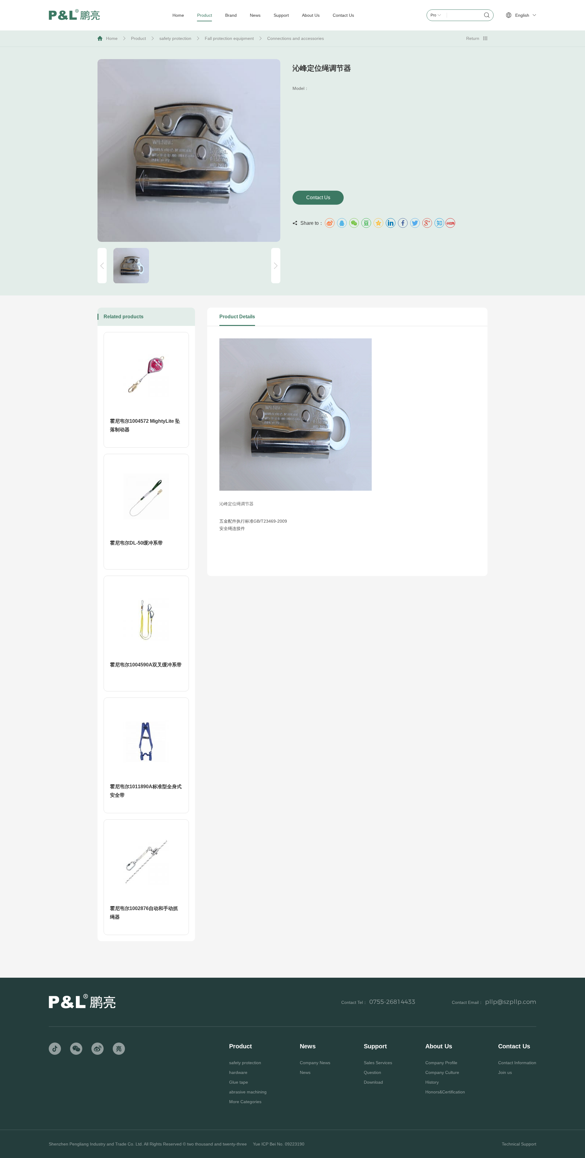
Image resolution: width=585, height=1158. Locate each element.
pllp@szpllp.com (510, 1001)
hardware (238, 1072)
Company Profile (441, 1062)
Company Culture (442, 1072)
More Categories (245, 1101)
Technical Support (519, 1144)
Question (372, 1072)
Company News (315, 1062)
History (432, 1082)
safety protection (175, 38)
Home (112, 38)
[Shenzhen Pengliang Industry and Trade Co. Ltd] (74, 15)
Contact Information (517, 1062)
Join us (505, 1072)
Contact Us (318, 197)
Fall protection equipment (229, 38)
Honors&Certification (445, 1091)
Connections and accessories (295, 38)
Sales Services (378, 1062)
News (305, 1072)
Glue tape (238, 1082)
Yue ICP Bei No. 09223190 (278, 1144)
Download (373, 1082)
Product (138, 38)
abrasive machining (248, 1091)
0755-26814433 (392, 1001)
